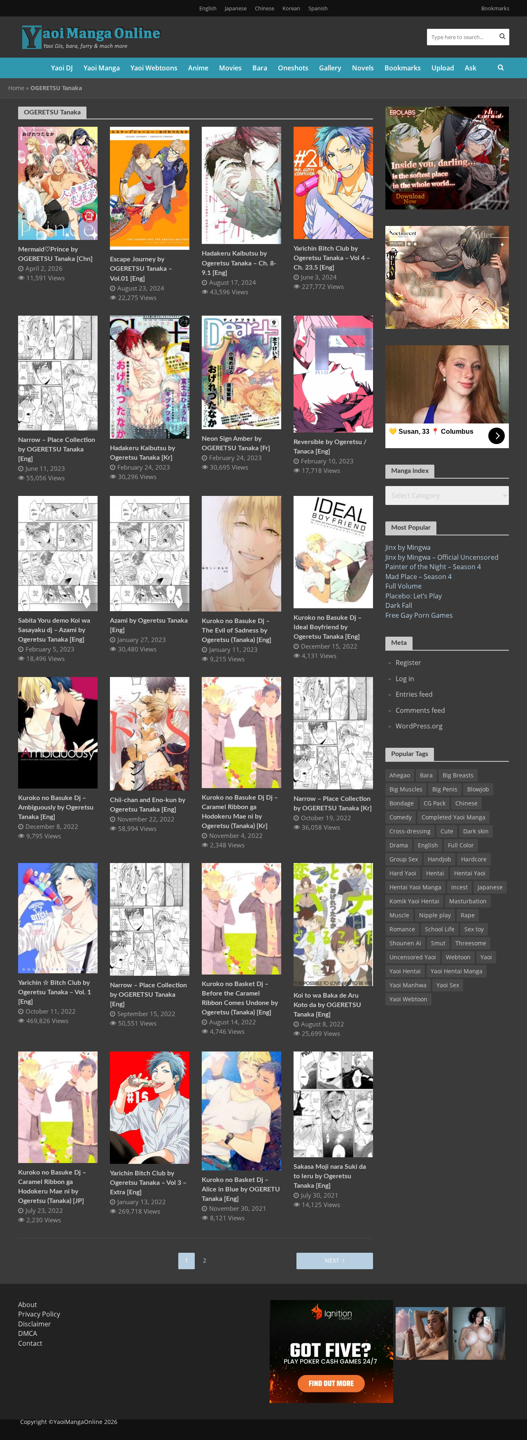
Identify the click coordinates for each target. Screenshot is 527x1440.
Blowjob (478, 789)
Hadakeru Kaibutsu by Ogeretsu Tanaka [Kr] (142, 453)
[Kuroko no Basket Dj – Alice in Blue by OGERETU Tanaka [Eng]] (241, 1110)
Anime (198, 67)
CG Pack (434, 803)
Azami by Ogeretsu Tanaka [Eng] (149, 625)
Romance (402, 929)
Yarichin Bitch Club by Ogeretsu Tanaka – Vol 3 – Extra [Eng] (148, 1183)
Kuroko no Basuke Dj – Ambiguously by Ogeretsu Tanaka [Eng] (55, 807)
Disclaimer (34, 1323)
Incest (459, 887)
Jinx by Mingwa (408, 547)
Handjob (439, 859)
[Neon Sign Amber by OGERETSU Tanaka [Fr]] (241, 371)
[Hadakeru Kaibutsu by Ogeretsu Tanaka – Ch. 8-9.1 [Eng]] (241, 184)
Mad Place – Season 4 (418, 576)
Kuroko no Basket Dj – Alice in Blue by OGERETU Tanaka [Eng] (241, 1189)
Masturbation (468, 901)
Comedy (400, 817)
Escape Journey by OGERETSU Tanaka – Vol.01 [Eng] (141, 268)
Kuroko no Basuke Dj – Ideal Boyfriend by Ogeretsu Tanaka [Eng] (327, 627)
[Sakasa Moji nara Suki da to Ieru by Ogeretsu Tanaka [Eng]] (333, 1103)
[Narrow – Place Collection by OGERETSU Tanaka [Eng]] (58, 372)
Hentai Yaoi (469, 873)
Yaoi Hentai (405, 971)
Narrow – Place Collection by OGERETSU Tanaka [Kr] (333, 804)
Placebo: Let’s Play (413, 595)
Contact (30, 1343)
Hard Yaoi (402, 873)
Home (16, 88)
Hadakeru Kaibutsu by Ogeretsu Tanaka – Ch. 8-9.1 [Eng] (239, 263)
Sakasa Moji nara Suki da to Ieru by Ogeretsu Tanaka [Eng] (330, 1176)
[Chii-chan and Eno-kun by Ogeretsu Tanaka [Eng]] (149, 732)
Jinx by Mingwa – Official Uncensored (442, 557)
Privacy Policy (39, 1314)
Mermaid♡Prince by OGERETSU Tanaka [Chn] (55, 254)
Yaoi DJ (62, 67)
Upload (442, 67)
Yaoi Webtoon (408, 999)
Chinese (264, 8)
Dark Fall (398, 605)
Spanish (318, 8)
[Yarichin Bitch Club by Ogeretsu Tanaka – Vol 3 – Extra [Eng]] (149, 1107)
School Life (440, 929)
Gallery (330, 67)
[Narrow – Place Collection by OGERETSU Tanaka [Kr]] (333, 732)
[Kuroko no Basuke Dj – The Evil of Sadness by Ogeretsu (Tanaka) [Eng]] (241, 553)
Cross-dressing (410, 831)
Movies (230, 67)
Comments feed (420, 710)
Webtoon (458, 957)
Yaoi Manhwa (408, 985)
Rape (468, 915)
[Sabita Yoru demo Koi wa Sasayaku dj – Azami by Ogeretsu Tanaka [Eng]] (58, 552)
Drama (398, 845)
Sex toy (474, 929)
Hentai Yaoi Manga (415, 887)
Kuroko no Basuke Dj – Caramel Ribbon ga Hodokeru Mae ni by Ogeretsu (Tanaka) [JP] (52, 1186)
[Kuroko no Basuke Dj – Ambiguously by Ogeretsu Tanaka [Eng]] (58, 732)
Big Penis (444, 789)
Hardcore (474, 859)
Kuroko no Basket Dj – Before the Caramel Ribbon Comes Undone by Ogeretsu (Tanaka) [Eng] (240, 998)
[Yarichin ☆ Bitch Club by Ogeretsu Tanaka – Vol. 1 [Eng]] (58, 917)
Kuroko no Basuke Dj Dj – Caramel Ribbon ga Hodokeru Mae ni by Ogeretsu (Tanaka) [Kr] (240, 811)
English (208, 8)
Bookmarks (495, 8)
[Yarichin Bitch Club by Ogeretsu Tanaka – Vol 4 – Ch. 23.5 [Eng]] (333, 182)
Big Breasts (458, 775)
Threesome (470, 943)
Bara (259, 67)
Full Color (461, 845)
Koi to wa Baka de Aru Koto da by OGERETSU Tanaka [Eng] (327, 1005)
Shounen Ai (405, 943)
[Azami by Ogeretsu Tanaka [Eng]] (149, 552)
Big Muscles (405, 789)
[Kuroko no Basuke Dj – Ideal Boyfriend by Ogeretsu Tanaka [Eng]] (333, 551)
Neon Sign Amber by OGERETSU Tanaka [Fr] (236, 443)
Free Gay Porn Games (419, 615)
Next (332, 1260)
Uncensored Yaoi (412, 957)
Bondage (401, 803)
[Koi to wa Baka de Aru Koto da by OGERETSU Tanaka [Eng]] (333, 923)
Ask (470, 67)
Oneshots (293, 67)
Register (408, 662)
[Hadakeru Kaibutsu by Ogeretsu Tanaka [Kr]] (149, 376)
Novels (363, 67)
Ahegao (399, 775)
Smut (438, 943)
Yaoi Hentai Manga (457, 971)
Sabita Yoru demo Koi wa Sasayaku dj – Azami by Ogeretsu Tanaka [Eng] (54, 630)
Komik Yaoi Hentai (414, 901)
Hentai (435, 873)
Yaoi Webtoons (154, 67)
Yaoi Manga (102, 67)
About (27, 1304)
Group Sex (403, 859)
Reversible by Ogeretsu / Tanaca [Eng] (330, 447)
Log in (405, 678)
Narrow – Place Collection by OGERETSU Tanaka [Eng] (56, 449)
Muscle (399, 915)
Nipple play (435, 915)
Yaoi (486, 957)
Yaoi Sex (447, 985)
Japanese (236, 8)
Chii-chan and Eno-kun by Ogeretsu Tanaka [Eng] (147, 805)
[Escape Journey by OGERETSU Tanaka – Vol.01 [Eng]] (149, 187)
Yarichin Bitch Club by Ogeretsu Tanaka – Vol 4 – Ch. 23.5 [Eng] (332, 258)
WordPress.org (419, 725)
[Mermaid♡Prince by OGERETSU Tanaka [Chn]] (58, 182)
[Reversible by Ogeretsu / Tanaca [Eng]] (333, 373)
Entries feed (414, 694)
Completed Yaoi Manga (453, 817)
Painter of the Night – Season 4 (433, 566)
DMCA (27, 1333)
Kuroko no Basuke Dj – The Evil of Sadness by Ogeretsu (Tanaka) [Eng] (236, 630)
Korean (291, 8)
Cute (447, 831)
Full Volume (403, 586)
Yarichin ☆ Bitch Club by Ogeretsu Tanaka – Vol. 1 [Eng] (54, 992)
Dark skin (476, 831)
